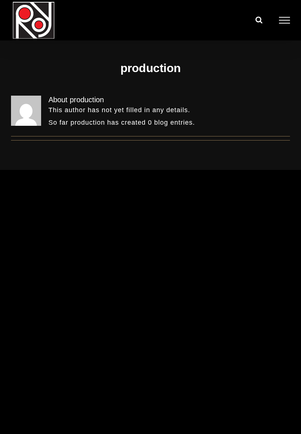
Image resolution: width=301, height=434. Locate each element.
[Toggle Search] (259, 20)
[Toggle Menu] (284, 20)
